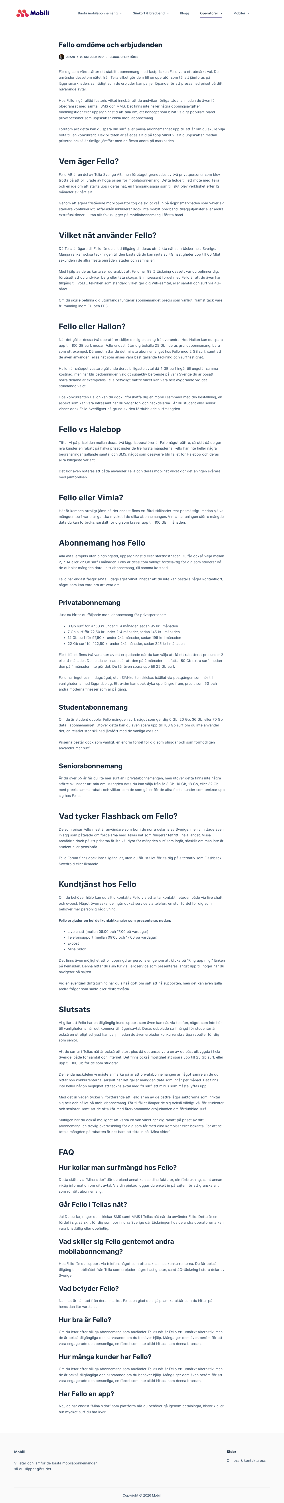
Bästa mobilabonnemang (98, 13)
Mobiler (239, 13)
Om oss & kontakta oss (246, 1460)
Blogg (184, 13)
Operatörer (209, 13)
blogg (114, 57)
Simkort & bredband (149, 13)
